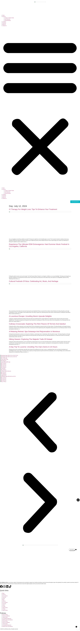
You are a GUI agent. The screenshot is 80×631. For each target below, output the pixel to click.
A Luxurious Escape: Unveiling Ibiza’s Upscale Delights (30, 316)
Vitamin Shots (5, 607)
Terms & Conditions (6, 615)
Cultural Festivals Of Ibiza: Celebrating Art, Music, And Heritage (33, 281)
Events (3, 598)
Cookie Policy (5, 617)
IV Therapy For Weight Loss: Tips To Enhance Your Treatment (33, 209)
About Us (4, 24)
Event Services (7, 19)
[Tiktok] (10, 586)
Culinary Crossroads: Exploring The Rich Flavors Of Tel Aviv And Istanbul (37, 324)
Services (4, 16)
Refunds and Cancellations (7, 619)
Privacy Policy (5, 614)
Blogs (3, 593)
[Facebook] (1, 586)
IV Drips (3, 606)
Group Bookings (7, 20)
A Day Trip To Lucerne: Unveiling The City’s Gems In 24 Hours (33, 347)
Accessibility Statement (6, 618)
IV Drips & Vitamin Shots (9, 17)
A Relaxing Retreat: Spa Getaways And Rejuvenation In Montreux (34, 331)
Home (3, 15)
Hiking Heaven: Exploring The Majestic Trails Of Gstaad (30, 339)
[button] (40, 106)
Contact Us (4, 25)
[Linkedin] (7, 586)
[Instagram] (4, 586)
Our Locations (5, 595)
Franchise (4, 23)
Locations (4, 21)
